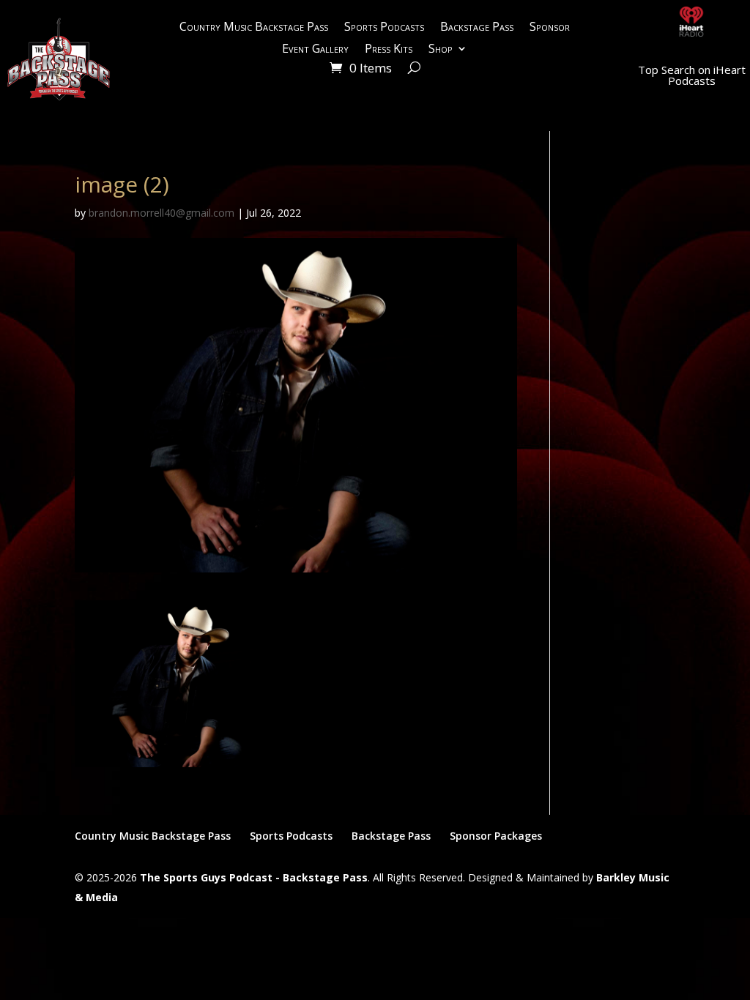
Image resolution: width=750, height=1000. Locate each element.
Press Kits (388, 49)
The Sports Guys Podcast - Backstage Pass (254, 877)
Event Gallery (315, 49)
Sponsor (550, 27)
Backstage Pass (476, 27)
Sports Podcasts (384, 27)
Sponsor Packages (496, 836)
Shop (440, 49)
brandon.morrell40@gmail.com (161, 213)
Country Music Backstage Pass (253, 27)
